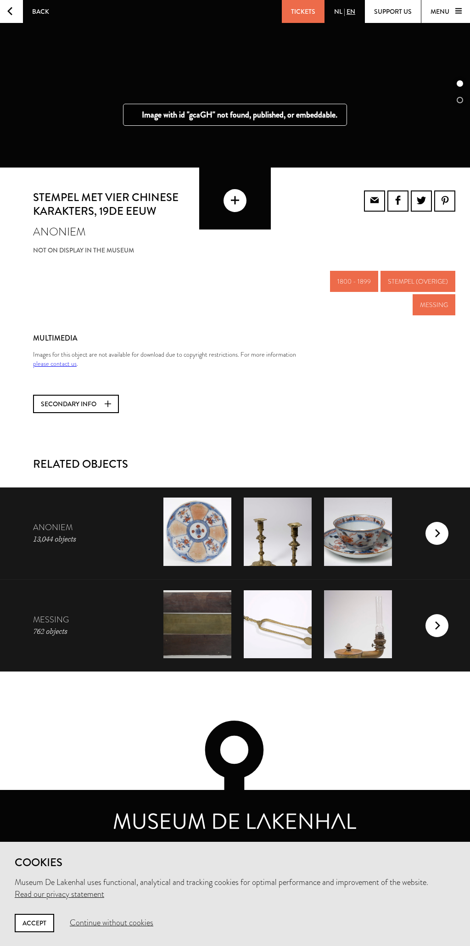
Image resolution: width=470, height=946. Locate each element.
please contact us (55, 363)
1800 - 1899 (354, 281)
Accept (34, 923)
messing (434, 304)
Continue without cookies (111, 923)
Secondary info (69, 404)
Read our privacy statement (59, 894)
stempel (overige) (418, 281)
